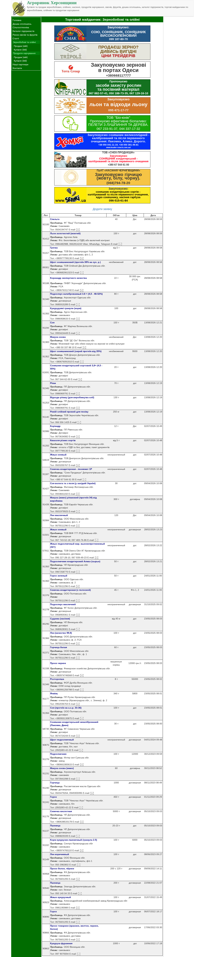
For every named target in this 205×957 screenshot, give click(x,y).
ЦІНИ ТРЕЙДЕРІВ (118, 55)
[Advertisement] (178, 65)
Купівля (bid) (20, 49)
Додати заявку (102, 209)
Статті (16, 38)
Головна (17, 20)
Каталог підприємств (23, 31)
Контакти (17, 68)
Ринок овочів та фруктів (25, 34)
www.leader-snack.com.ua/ (118, 147)
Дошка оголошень (22, 23)
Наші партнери (20, 64)
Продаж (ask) (21, 45)
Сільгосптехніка (21, 27)
